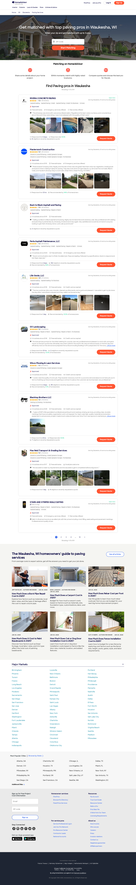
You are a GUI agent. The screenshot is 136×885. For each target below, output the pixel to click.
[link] (68, 100)
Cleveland (54, 738)
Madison (91, 735)
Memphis (91, 688)
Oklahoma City (56, 745)
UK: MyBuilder (94, 863)
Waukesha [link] (26, 12)
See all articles (115, 554)
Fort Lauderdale (18, 720)
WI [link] (19, 12)
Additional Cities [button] (17, 784)
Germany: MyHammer (56, 863)
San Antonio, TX (101, 775)
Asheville (53, 717)
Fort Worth (92, 706)
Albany (52, 710)
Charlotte (54, 720)
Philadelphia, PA (23, 775)
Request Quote (106, 138)
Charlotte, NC (48, 761)
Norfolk (91, 720)
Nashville (91, 692)
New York (54, 713)
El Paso (91, 702)
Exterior (22, 7)
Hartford (15, 713)
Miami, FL (99, 766)
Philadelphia (93, 677)
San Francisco (17, 702)
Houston (91, 710)
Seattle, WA (74, 780)
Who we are (94, 827)
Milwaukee (92, 738)
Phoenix (15, 674)
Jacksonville (17, 724)
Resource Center (96, 803)
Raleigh (53, 728)
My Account (94, 797)
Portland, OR (48, 775)
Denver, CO (21, 766)
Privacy (56, 869)
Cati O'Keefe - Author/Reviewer (100, 635)
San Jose (15, 706)
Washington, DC (101, 780)
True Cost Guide (96, 800)
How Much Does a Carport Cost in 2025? (66, 596)
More (41, 7)
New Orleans (55, 674)
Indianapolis (17, 745)
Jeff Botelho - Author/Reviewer (24, 590)
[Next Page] (85, 537)
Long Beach (17, 684)
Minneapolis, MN (49, 771)
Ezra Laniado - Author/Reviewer (62, 590)
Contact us (94, 840)
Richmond (92, 724)
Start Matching (68, 47)
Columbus (54, 742)
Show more (111, 345)
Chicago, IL (73, 761)
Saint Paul (54, 695)
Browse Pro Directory (60, 800)
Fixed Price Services (60, 803)
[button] (37, 125)
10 (80, 537)
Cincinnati (54, 735)
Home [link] (14, 12)
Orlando (15, 731)
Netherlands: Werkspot (81, 863)
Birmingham (17, 670)
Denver (15, 710)
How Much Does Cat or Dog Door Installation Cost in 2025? (65, 639)
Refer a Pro (94, 806)
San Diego (16, 699)
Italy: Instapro (68, 863)
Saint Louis (54, 702)
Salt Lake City (93, 717)
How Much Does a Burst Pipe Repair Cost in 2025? (28, 594)
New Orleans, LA (76, 771)
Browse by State (35, 756)
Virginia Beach (93, 728)
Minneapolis (54, 692)
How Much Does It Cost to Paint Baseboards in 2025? (27, 639)
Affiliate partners (96, 846)
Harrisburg (92, 674)
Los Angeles (17, 688)
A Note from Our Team (98, 813)
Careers (93, 830)
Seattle (91, 731)
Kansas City (54, 699)
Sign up (25, 817)
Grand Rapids (55, 688)
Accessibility (78, 869)
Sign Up (119, 3)
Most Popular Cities (18, 756)
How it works (94, 824)
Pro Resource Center (60, 830)
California (62, 869)
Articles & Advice (51, 7)
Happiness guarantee (97, 843)
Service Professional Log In (62, 824)
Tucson (15, 677)
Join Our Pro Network (60, 827)
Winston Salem (56, 731)
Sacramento (17, 695)
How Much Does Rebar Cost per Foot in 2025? (105, 594)
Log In (108, 3)
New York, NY (100, 771)
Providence (92, 684)
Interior (14, 7)
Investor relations (96, 836)
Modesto (15, 692)
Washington (17, 717)
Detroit (53, 684)
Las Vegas (54, 706)
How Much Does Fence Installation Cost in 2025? (104, 640)
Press (92, 833)
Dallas (90, 699)
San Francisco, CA (50, 780)
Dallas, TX (99, 761)
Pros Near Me (94, 809)
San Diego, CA (22, 780)
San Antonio (93, 713)
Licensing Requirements (98, 816)
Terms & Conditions (80, 873)
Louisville (53, 670)
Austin (90, 695)
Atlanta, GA (21, 761)
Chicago (15, 742)
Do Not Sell (69, 869)
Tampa (14, 735)
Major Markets (19, 664)
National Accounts (59, 836)
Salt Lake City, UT (76, 775)
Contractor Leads (59, 833)
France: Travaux (42, 863)
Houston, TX (48, 766)
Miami (14, 728)
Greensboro (55, 724)
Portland (91, 670)
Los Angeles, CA (75, 766)
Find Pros (56, 797)
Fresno (14, 681)
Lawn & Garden (32, 7)
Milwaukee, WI (22, 771)
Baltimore (54, 677)
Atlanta (15, 738)
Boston (53, 681)
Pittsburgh (92, 681)
